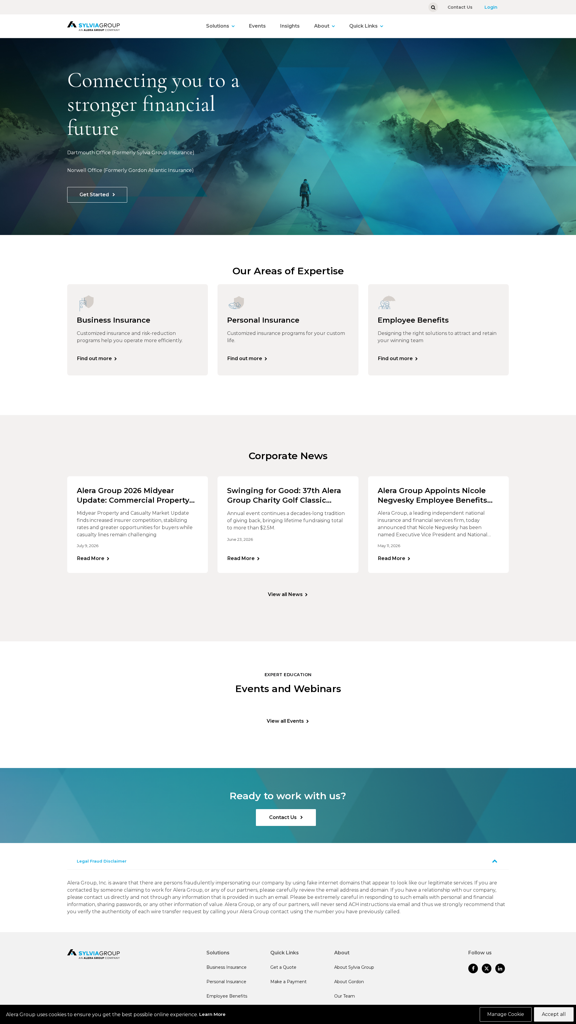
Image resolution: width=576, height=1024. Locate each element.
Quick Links (363, 26)
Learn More (212, 1014)
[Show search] (433, 7)
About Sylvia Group (354, 967)
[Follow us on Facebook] (473, 968)
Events (257, 26)
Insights (290, 26)
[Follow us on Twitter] (486, 968)
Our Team (344, 996)
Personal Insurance (226, 981)
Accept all (554, 1014)
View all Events (285, 721)
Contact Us (460, 7)
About (321, 26)
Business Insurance (226, 967)
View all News (285, 594)
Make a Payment (288, 981)
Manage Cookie (505, 1014)
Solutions (217, 26)
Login (490, 7)
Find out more (94, 358)
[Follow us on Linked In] (500, 968)
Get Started (95, 194)
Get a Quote (283, 967)
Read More (90, 558)
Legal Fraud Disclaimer (102, 861)
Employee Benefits (226, 996)
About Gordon (349, 981)
